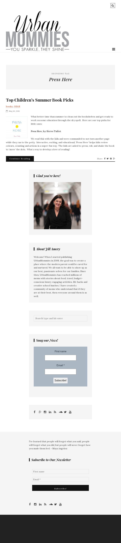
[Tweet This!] (108, 158)
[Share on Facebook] (104, 158)
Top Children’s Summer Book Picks (39, 100)
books (9, 106)
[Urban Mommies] (37, 50)
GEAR (17, 106)
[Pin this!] (111, 158)
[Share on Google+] (114, 158)
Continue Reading (19, 158)
